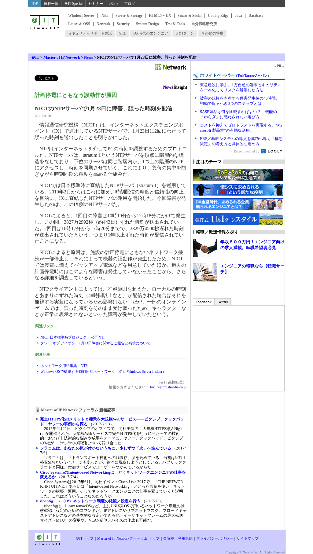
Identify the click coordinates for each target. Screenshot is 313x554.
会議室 (168, 538)
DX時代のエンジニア (150, 33)
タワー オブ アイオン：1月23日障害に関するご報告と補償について (95, 343)
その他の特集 (212, 33)
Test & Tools (175, 24)
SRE (122, 33)
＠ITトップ (84, 538)
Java (238, 15)
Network (103, 24)
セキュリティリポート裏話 (90, 33)
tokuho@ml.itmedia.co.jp (167, 387)
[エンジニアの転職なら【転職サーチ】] (205, 272)
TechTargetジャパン (252, 75)
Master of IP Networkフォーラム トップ (128, 538)
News (88, 57)
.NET (105, 15)
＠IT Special (73, 4)
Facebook (204, 302)
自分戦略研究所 (204, 24)
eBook (113, 4)
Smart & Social (189, 15)
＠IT (35, 57)
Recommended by (247, 151)
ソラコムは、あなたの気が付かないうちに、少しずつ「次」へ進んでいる (105, 448)
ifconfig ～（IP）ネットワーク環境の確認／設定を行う (90, 501)
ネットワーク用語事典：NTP (64, 366)
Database (256, 15)
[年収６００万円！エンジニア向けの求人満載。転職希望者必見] (205, 248)
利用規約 (185, 538)
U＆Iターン (184, 33)
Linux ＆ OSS (79, 24)
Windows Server (81, 15)
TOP (34, 4)
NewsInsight (175, 87)
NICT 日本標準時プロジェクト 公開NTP (72, 337)
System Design (147, 24)
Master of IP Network (61, 57)
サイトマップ (248, 538)
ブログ (129, 4)
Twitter (222, 302)
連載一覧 (51, 4)
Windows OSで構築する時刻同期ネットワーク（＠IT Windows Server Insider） (103, 371)
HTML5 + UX (160, 15)
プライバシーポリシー (214, 538)
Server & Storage (129, 15)
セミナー (95, 4)
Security (123, 24)
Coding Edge (218, 15)
